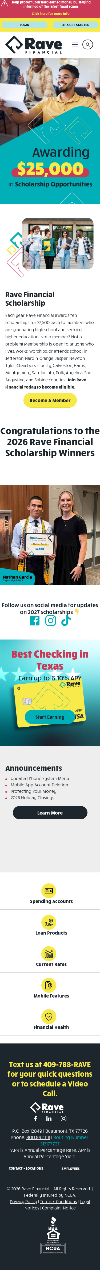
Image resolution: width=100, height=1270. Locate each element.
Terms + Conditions (58, 1201)
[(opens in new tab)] (53, 1222)
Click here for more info (51, 13)
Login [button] (24, 25)
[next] (86, 542)
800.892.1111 (38, 1137)
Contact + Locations (26, 1168)
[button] (87, 44)
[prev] (13, 542)
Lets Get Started (75, 25)
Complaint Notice (59, 1207)
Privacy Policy (23, 1201)
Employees (70, 1168)
